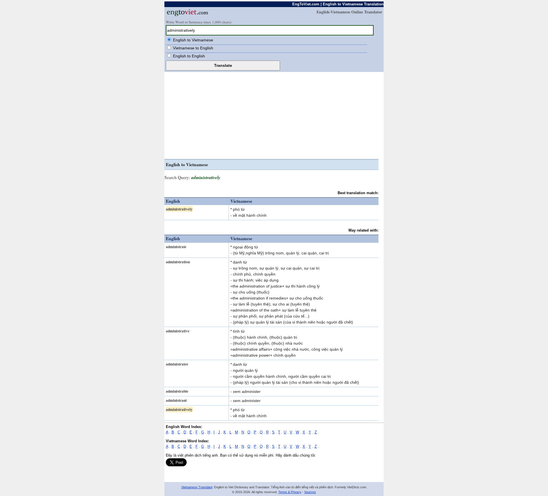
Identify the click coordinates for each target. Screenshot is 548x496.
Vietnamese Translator (196, 487)
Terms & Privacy (289, 492)
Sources (310, 492)
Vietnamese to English (193, 48)
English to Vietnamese (193, 40)
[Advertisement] (271, 116)
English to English (189, 56)
